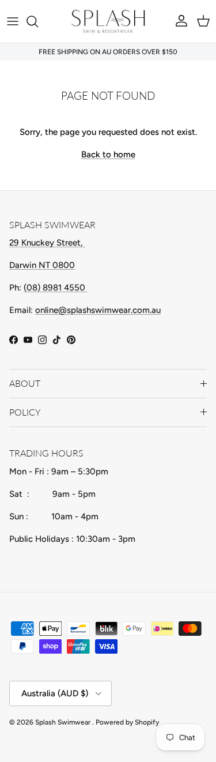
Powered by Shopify (127, 722)
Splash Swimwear (63, 722)
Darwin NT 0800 (42, 265)
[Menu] (12, 21)
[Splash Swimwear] (108, 21)
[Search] (38, 21)
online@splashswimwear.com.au (98, 310)
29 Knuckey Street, (47, 242)
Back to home (108, 154)
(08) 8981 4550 (56, 287)
